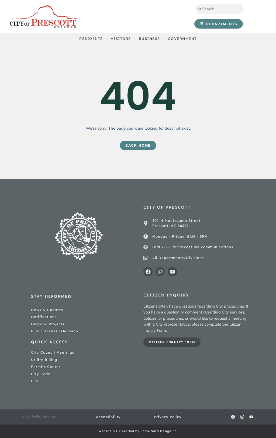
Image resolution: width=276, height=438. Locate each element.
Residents (91, 38)
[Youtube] (172, 271)
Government (182, 38)
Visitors (121, 38)
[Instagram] (160, 271)
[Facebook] (148, 271)
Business (149, 38)
